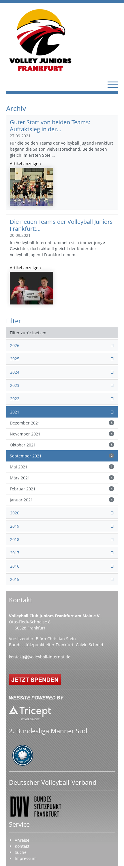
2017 (14, 552)
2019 (14, 526)
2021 (14, 412)
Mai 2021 (61, 467)
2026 (14, 345)
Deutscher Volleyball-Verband (52, 782)
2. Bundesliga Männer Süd (48, 731)
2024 (14, 372)
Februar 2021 (61, 489)
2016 (14, 566)
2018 (14, 539)
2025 (14, 358)
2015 (14, 579)
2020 (14, 513)
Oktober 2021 (61, 445)
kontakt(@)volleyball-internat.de (39, 657)
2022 (14, 398)
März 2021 (61, 478)
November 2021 (61, 434)
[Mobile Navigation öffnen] (113, 85)
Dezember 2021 (61, 423)
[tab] (62, 345)
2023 (14, 385)
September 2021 (61, 456)
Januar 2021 (61, 500)
